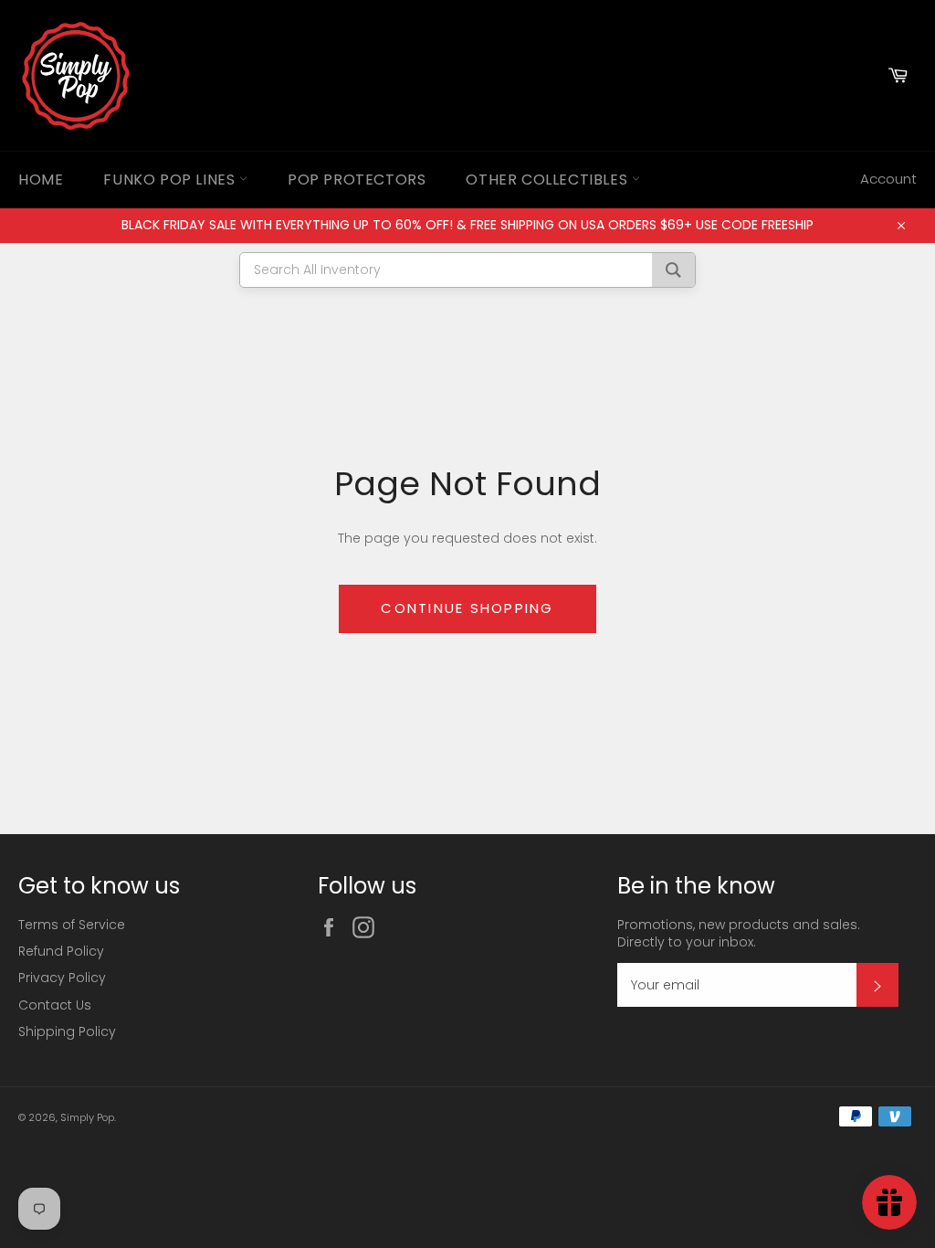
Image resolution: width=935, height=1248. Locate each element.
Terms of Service (71, 924)
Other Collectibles (548, 179)
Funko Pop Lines (171, 179)
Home (40, 179)
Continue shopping (467, 608)
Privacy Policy (62, 977)
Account (888, 178)
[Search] (673, 270)
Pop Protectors (356, 179)
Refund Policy (61, 951)
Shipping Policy (67, 1031)
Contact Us (54, 1005)
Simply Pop (87, 1117)
